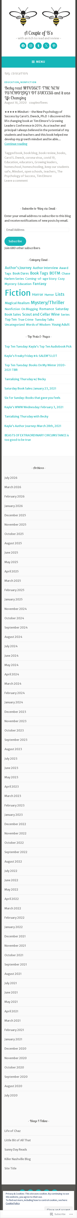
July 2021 (10, 983)
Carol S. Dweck (14, 157)
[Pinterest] (54, 46)
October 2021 (13, 955)
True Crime (25, 319)
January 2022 (13, 927)
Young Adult (61, 325)
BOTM (54, 273)
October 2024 (14, 618)
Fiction (18, 293)
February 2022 (14, 917)
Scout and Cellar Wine (41, 314)
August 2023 (13, 749)
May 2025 (11, 562)
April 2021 (11, 1011)
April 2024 (11, 674)
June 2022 (11, 880)
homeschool (12, 167)
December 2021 (15, 936)
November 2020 (15, 1058)
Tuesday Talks (44, 319)
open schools (33, 171)
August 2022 (13, 861)
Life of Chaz (12, 1131)
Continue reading (15, 144)
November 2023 (15, 721)
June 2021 (11, 992)
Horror (37, 294)
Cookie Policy (13, 1203)
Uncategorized (15, 324)
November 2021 (15, 945)
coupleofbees (38, 102)
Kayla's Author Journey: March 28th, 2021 (32, 426)
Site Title (10, 1168)
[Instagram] (31, 46)
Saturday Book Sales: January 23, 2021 (30, 388)
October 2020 (14, 1067)
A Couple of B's (38, 33)
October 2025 (14, 534)
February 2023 (14, 805)
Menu (40, 61)
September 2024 (16, 627)
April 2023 (11, 786)
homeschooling (33, 167)
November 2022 (15, 833)
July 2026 (10, 478)
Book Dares (21, 273)
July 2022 (10, 871)
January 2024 (13, 702)
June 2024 (11, 655)
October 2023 (14, 730)
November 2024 (15, 609)
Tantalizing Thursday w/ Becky (25, 379)
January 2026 (13, 506)
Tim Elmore (44, 176)
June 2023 (11, 768)
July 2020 (11, 1095)
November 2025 (15, 524)
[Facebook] (23, 46)
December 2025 (15, 515)
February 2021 (14, 1030)
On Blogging (29, 309)
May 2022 (11, 889)
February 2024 (14, 693)
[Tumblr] (38, 46)
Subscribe (15, 241)
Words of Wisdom (38, 324)
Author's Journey (18, 268)
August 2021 (12, 974)
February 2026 (14, 496)
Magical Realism (17, 303)
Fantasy (39, 284)
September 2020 (16, 1076)
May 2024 (11, 665)
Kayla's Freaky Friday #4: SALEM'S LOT (30, 356)
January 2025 (13, 599)
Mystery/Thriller (47, 302)
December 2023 (15, 712)
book (18, 153)
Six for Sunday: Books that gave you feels (32, 398)
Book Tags (39, 273)
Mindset (17, 171)
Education (11, 82)
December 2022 (15, 824)
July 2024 (11, 646)
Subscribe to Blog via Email (38, 208)
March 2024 (12, 683)
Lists (59, 294)
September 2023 (15, 740)
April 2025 (11, 571)
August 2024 (13, 637)
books (61, 153)
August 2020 (13, 1086)
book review (47, 153)
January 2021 (13, 1039)
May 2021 (11, 1002)
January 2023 (13, 814)
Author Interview (45, 268)
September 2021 (15, 964)
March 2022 (12, 908)
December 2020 (15, 1048)
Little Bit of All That (17, 1140)
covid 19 (49, 157)
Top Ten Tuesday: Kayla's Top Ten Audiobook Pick (38, 346)
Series (65, 314)
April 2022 (11, 899)
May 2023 (11, 777)
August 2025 (13, 543)
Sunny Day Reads (15, 1149)
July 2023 (10, 758)
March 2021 (12, 1020)
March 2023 (12, 796)
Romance (46, 309)
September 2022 (15, 852)
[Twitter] (46, 46)
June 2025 (11, 552)
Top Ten (11, 320)
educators (26, 162)
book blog (30, 153)
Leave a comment (16, 180)
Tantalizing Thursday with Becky (26, 416)
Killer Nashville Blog (17, 1159)
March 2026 (12, 487)
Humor (49, 294)
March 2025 (12, 580)
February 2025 (14, 590)
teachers (50, 171)
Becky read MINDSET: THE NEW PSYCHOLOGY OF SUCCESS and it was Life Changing (37, 92)
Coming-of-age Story (41, 278)
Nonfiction (28, 82)
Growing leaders (46, 162)
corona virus (34, 157)
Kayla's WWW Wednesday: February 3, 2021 (33, 407)
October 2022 (14, 842)
